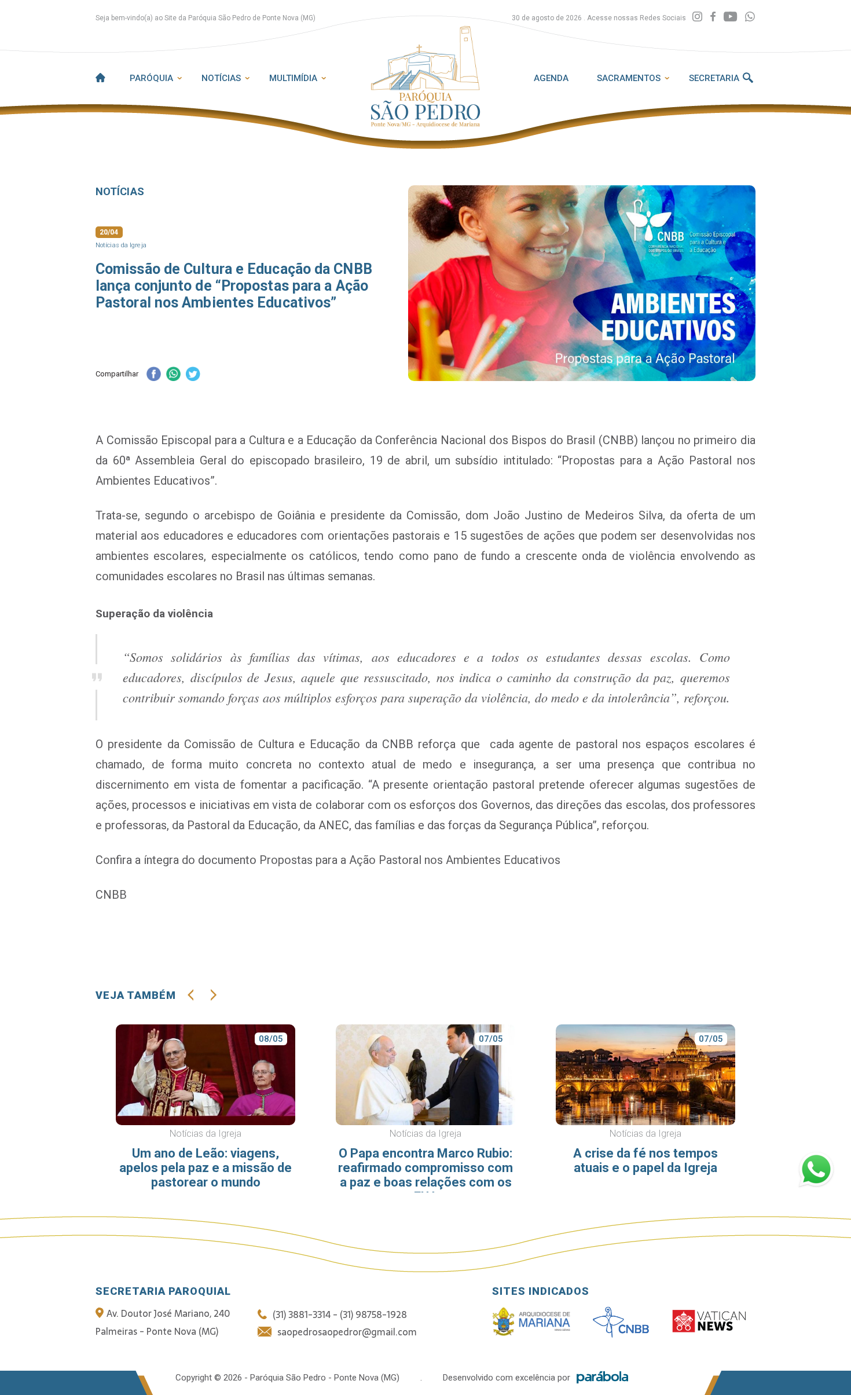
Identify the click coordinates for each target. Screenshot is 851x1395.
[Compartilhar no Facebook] (153, 375)
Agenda (551, 78)
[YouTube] (730, 17)
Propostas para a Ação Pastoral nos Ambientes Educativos (409, 860)
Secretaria (714, 78)
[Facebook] (713, 17)
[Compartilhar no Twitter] (192, 375)
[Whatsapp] (749, 17)
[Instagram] (697, 17)
